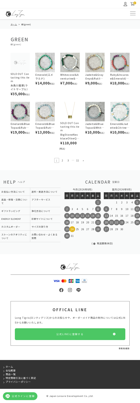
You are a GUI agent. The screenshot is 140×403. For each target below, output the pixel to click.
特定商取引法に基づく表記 (21, 378)
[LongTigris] (15, 13)
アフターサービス (41, 199)
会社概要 (11, 370)
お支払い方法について (13, 191)
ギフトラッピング (10, 211)
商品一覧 (11, 374)
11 (77, 160)
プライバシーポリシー (18, 381)
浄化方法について (41, 211)
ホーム (14, 24)
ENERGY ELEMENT (11, 218)
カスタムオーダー (10, 226)
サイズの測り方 (40, 226)
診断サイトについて (42, 218)
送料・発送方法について (45, 191)
